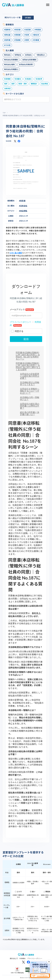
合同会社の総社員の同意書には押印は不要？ (29, 406)
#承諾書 (17, 35)
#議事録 (7, 30)
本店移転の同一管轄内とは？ (29, 398)
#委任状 (36, 35)
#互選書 (17, 40)
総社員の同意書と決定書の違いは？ (29, 413)
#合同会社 (23, 206)
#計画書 (36, 40)
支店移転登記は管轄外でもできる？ (29, 383)
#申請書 (38, 30)
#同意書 (17, 30)
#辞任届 (7, 35)
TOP (4, 113)
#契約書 (7, 40)
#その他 (7, 45)
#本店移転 (23, 211)
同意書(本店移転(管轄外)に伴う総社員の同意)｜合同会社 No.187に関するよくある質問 (28, 366)
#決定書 (27, 30)
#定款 (26, 40)
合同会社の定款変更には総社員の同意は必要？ (29, 376)
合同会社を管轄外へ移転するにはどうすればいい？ (29, 391)
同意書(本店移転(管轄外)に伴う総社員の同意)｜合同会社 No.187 (25, 131)
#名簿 (26, 35)
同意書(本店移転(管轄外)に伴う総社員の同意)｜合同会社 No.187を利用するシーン (28, 355)
